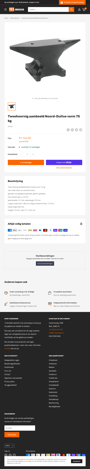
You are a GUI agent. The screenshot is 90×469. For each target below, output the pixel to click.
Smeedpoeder (54, 385)
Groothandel (9, 367)
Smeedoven (53, 360)
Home (6, 18)
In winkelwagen (26, 162)
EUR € (8, 445)
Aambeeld (52, 370)
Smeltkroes (53, 378)
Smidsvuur (53, 374)
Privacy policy (9, 381)
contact (7, 348)
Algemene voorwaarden (13, 378)
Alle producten (15, 18)
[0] (83, 9)
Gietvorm (52, 388)
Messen (52, 367)
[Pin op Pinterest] (72, 129)
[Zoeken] (71, 9)
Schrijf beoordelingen (45, 263)
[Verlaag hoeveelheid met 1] (21, 154)
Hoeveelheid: (13, 154)
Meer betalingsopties (64, 167)
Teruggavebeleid (10, 385)
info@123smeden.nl (56, 332)
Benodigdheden (54, 406)
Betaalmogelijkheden (12, 363)
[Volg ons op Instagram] (10, 455)
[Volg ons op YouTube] (14, 455)
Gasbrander (53, 392)
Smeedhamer (54, 381)
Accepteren (76, 461)
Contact (7, 374)
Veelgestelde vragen (11, 360)
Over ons (7, 370)
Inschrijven (12, 434)
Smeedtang (53, 395)
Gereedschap (53, 399)
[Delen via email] (80, 129)
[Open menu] (5, 9)
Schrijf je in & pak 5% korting (74, 2)
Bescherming (54, 402)
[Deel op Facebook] (68, 129)
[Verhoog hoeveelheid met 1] (33, 154)
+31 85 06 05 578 (55, 329)
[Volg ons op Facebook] (5, 455)
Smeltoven (53, 363)
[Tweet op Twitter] (76, 129)
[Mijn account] (79, 9)
